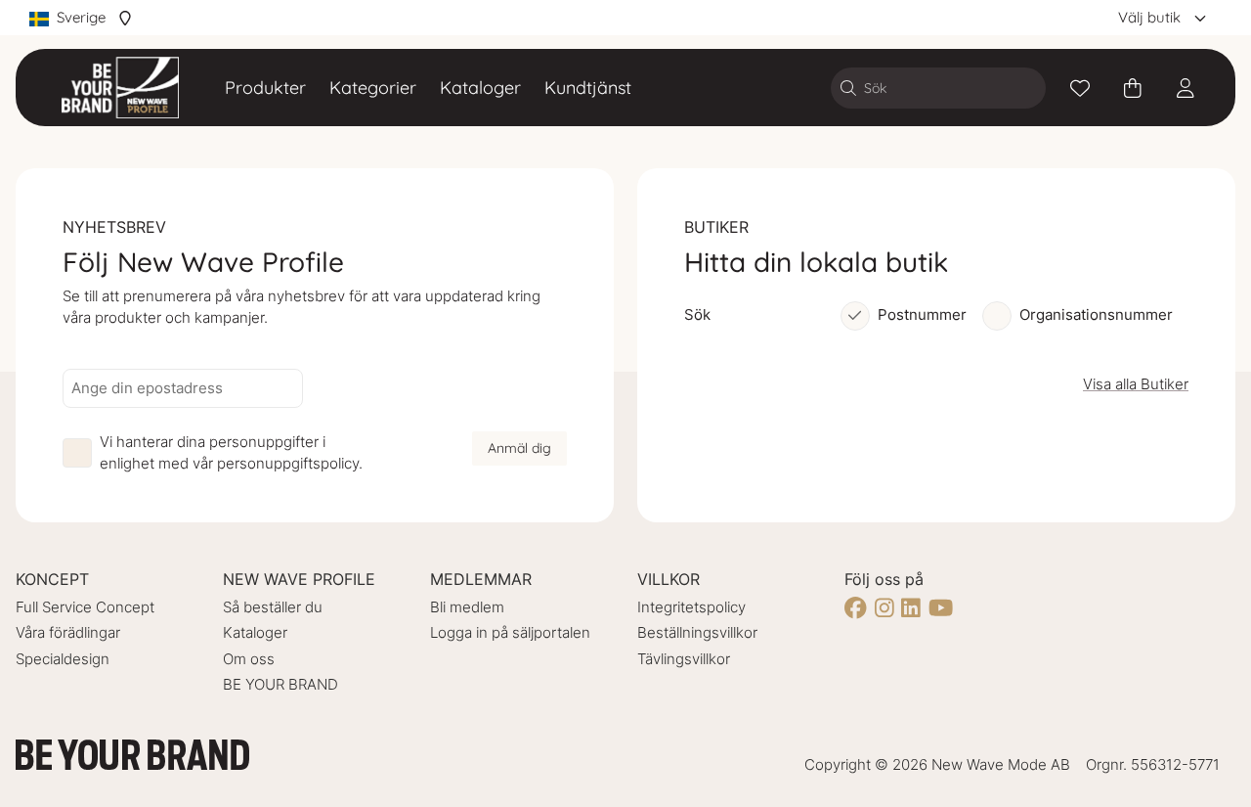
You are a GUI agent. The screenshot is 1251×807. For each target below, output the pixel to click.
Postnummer (922, 314)
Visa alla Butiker (1135, 384)
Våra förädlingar (68, 632)
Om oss (249, 659)
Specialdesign (62, 659)
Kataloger (480, 87)
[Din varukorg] (1132, 88)
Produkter (265, 87)
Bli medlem (467, 607)
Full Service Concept (85, 607)
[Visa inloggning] (1185, 88)
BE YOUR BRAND (280, 684)
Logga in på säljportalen (510, 632)
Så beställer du (273, 607)
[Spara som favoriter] (1080, 88)
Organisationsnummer (1096, 314)
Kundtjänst (587, 87)
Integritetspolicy (691, 607)
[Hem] (120, 87)
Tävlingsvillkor (683, 659)
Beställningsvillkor (697, 632)
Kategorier (372, 87)
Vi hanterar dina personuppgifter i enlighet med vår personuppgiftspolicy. (231, 452)
